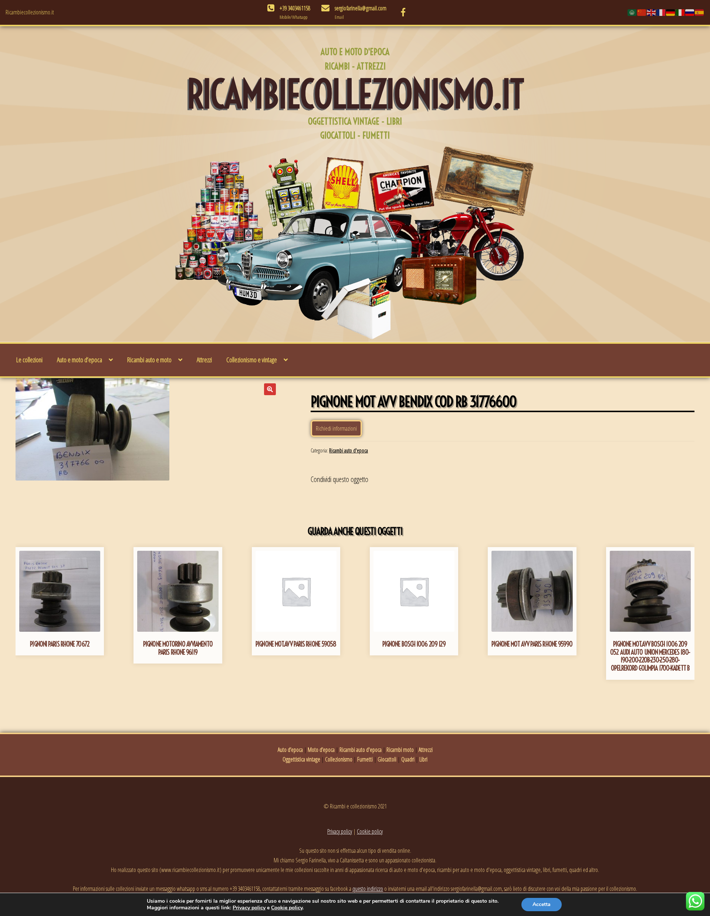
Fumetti (365, 759)
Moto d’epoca (321, 750)
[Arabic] (632, 12)
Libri (423, 759)
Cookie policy (370, 831)
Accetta (541, 904)
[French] (661, 12)
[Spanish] (699, 12)
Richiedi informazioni (336, 428)
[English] (651, 12)
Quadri (408, 759)
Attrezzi (204, 359)
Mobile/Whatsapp (293, 17)
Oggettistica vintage (301, 759)
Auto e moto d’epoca (79, 359)
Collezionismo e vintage (251, 359)
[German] (671, 12)
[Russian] (690, 12)
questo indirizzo (367, 889)
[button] (270, 389)
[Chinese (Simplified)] (642, 12)
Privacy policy (339, 831)
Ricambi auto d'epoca (348, 450)
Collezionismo (338, 759)
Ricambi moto (400, 750)
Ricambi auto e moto (149, 359)
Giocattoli (387, 759)
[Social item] (403, 12)
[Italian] (680, 12)
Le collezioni (29, 359)
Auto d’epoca (290, 750)
